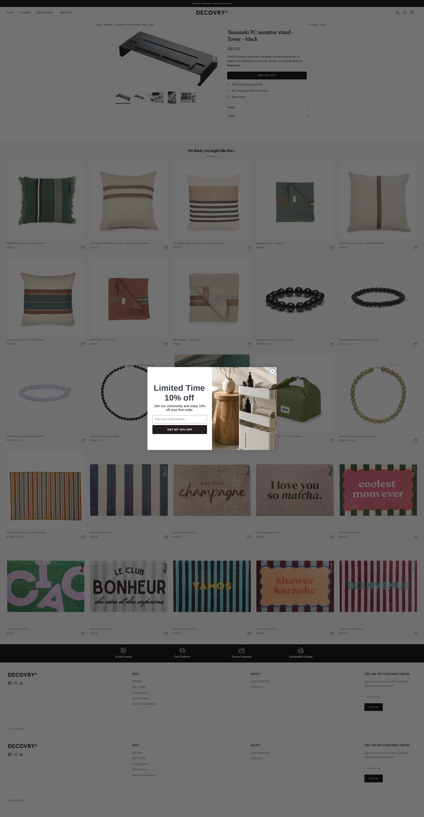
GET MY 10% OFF (179, 429)
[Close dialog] (272, 371)
